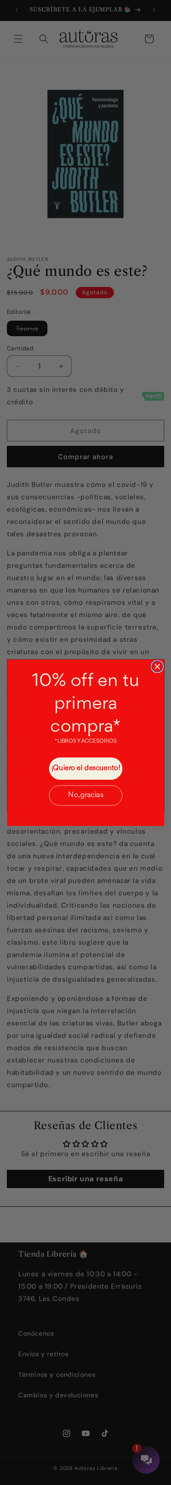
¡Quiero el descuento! (85, 768)
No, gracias (85, 795)
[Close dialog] (156, 666)
